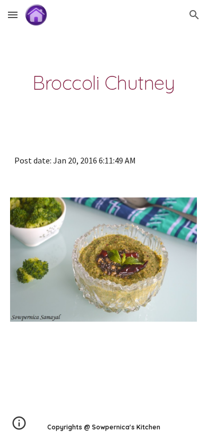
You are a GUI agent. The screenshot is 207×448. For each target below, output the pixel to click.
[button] (12, 14)
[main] (103, 82)
